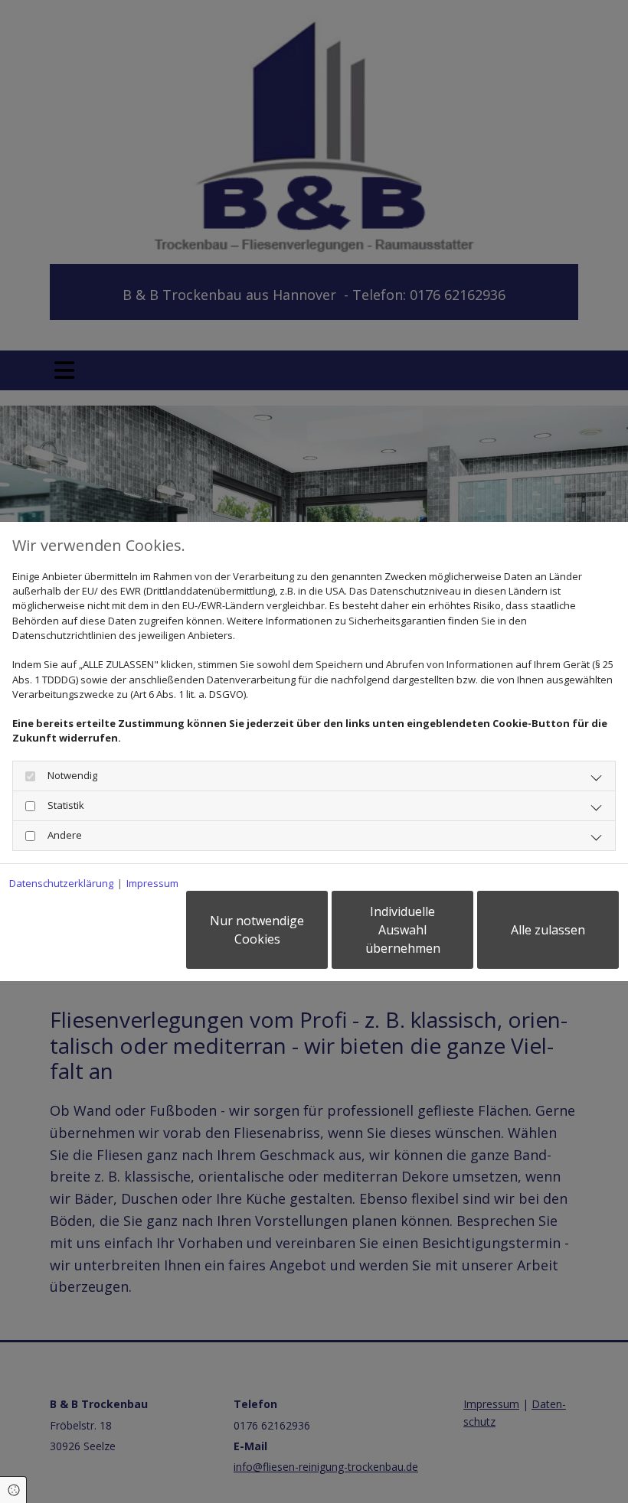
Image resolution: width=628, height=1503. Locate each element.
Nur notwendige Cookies (257, 929)
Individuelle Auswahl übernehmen (402, 930)
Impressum (152, 883)
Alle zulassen (548, 929)
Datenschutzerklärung (61, 883)
